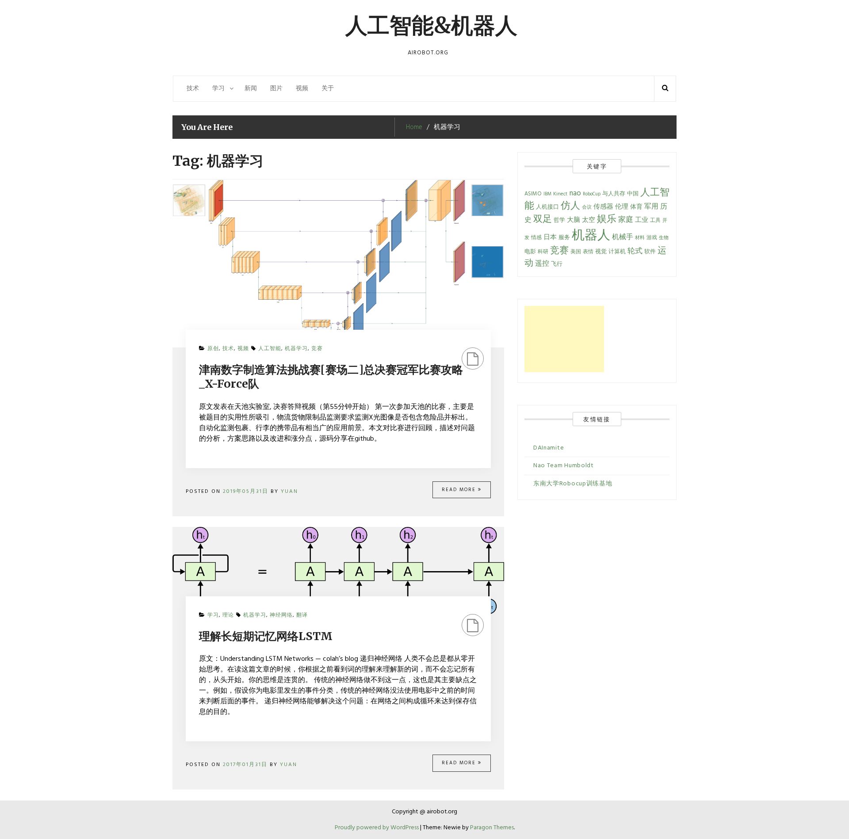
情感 (536, 238)
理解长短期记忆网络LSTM (266, 636)
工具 (655, 221)
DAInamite (548, 448)
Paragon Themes (492, 828)
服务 (564, 237)
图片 (276, 89)
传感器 (603, 207)
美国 (575, 252)
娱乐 (606, 219)
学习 (218, 89)
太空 (588, 220)
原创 (213, 348)
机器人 (591, 235)
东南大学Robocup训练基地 (572, 484)
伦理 (621, 207)
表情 (588, 252)
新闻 (251, 89)
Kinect (560, 194)
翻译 (302, 615)
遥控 (542, 264)
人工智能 (269, 348)
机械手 (622, 237)
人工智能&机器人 (431, 25)
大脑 (573, 220)
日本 (550, 237)
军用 (651, 207)
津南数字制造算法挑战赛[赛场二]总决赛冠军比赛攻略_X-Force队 (331, 376)
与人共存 (613, 194)
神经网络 (281, 615)
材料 (640, 238)
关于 (327, 89)
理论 (228, 615)
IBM (547, 194)
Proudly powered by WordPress (377, 828)
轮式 (634, 251)
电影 (530, 252)
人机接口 (547, 207)
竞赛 (317, 348)
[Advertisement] (564, 339)
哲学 (559, 220)
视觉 (601, 252)
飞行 (556, 264)
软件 (650, 251)
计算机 (617, 252)
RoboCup (591, 194)
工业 (641, 220)
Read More (460, 490)
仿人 (570, 206)
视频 (302, 89)
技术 (193, 89)
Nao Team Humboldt (563, 466)
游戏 (651, 238)
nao (575, 193)
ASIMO (533, 194)
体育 (636, 207)
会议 (587, 207)
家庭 (625, 220)
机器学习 (296, 348)
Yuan (289, 491)
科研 (543, 252)
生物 (664, 238)
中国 (633, 194)
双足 (542, 219)
